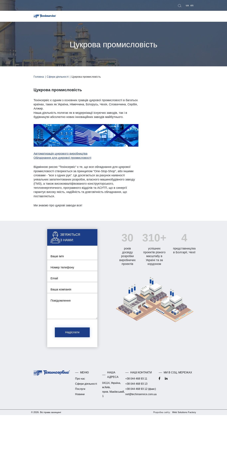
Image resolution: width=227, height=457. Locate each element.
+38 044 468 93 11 (136, 380)
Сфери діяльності (58, 76)
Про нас (80, 380)
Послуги (80, 390)
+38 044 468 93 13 (136, 385)
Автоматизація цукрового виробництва (60, 153)
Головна (39, 76)
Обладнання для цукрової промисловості (62, 157)
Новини (80, 395)
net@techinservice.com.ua (141, 395)
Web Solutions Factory (184, 414)
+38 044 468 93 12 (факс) (140, 390)
